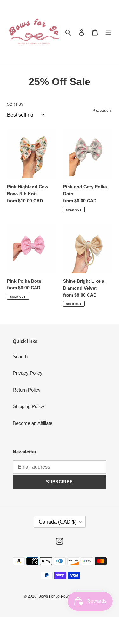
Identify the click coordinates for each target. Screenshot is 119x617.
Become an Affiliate (32, 423)
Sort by (15, 104)
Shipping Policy (28, 406)
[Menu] (108, 32)
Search (20, 356)
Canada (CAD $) (57, 522)
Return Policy (27, 389)
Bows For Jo (49, 596)
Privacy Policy (28, 373)
